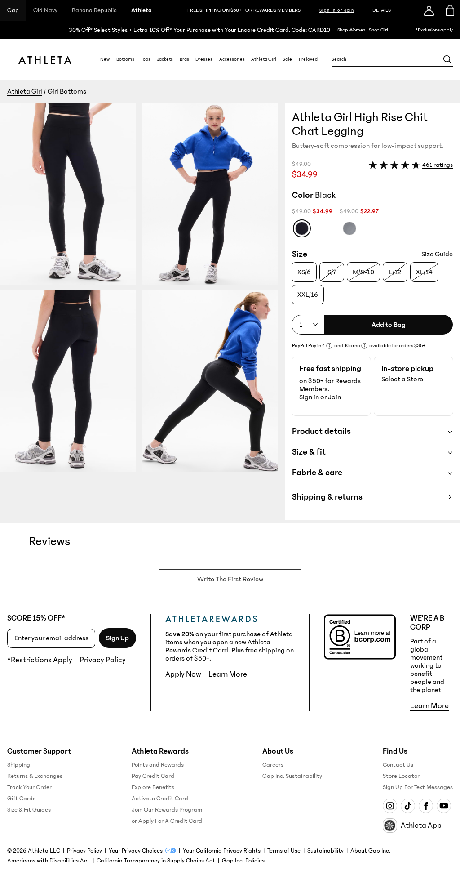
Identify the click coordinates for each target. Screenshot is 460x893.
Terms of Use (284, 850)
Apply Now (183, 674)
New (105, 59)
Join (334, 397)
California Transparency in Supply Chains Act (156, 860)
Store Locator (401, 776)
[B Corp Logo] (360, 637)
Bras (184, 59)
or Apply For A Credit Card (167, 821)
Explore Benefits (153, 787)
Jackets (165, 59)
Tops (145, 59)
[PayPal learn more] (329, 345)
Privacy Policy (103, 660)
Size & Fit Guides (29, 809)
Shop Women (351, 30)
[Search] (447, 59)
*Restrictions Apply (39, 660)
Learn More (227, 674)
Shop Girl (378, 30)
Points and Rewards (158, 764)
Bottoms (125, 59)
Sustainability (325, 850)
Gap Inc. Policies (243, 860)
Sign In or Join (336, 10)
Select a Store (402, 379)
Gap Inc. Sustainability (292, 776)
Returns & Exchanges (34, 776)
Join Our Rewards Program (167, 809)
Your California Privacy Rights (222, 850)
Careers (272, 764)
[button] (142, 311)
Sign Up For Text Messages (418, 787)
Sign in (309, 397)
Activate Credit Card (160, 798)
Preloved (308, 59)
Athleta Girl (263, 59)
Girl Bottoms (67, 91)
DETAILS (381, 10)
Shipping (18, 764)
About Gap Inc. (370, 850)
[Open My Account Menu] (429, 10)
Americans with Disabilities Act (48, 860)
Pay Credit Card (153, 776)
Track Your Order (29, 787)
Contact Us (398, 764)
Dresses (203, 59)
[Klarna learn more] (364, 345)
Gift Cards (21, 798)
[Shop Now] (230, 30)
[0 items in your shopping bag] (449, 10)
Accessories (232, 59)
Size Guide (437, 254)
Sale (287, 59)
